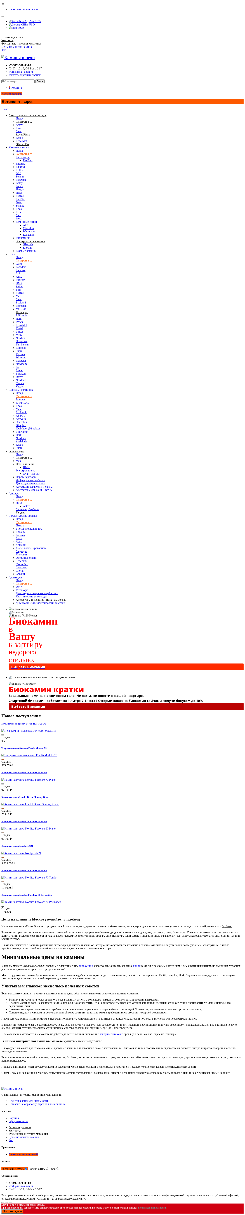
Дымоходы (15, 577)
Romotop (21, 347)
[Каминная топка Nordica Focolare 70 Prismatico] (31, 901)
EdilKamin (22, 431)
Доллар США (36, 1168)
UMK (19, 586)
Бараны (20, 535)
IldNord (20, 166)
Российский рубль (12, 1168)
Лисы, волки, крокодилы (31, 548)
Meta (19, 131)
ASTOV (21, 415)
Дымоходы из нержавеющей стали (37, 593)
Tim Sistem (22, 344)
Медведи (21, 551)
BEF (18, 173)
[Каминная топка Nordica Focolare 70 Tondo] (28, 877)
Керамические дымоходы (31, 596)
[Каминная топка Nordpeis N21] (21, 853)
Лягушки (21, 554)
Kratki (19, 137)
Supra (19, 350)
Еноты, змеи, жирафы (29, 528)
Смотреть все (24, 153)
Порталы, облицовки (21, 389)
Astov (19, 124)
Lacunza (20, 270)
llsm (3, 50)
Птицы (20, 525)
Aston (19, 286)
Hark (19, 318)
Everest (20, 195)
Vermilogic (22, 590)
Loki (18, 273)
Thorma (20, 354)
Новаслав (21, 341)
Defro (19, 202)
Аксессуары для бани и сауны (34, 489)
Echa (19, 212)
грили (137, 965)
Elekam (27, 247)
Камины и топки (19, 147)
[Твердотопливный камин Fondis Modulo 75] (29, 755)
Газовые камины (26, 250)
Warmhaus (29, 231)
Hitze (19, 192)
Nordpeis (21, 380)
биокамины (86, 965)
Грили (19, 502)
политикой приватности (152, 1207)
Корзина (14, 1118)
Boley (19, 182)
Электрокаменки (26, 470)
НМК (19, 283)
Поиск (40, 81)
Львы (19, 541)
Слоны (20, 570)
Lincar (19, 331)
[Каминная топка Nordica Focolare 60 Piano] (28, 828)
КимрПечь (22, 402)
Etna (18, 128)
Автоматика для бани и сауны (34, 486)
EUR (21, 27)
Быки (19, 538)
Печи (12, 254)
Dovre (19, 376)
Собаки (20, 573)
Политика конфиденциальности (28, 1100)
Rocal (19, 208)
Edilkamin (21, 315)
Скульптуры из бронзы (23, 515)
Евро (53, 1168)
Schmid (20, 205)
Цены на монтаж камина (16, 46)
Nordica (20, 338)
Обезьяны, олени (26, 557)
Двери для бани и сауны (30, 483)
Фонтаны (21, 567)
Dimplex (21, 425)
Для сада (14, 493)
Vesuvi (19, 386)
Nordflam (21, 363)
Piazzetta (21, 179)
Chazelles (28, 228)
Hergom (20, 189)
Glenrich (28, 244)
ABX (19, 276)
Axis (25, 224)
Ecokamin (28, 234)
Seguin (20, 176)
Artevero (21, 418)
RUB (37, 21)
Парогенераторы (26, 476)
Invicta (19, 321)
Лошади (21, 544)
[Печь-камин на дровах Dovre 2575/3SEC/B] (28, 730)
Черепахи (21, 560)
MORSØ (21, 308)
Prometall (21, 305)
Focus (19, 186)
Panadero (21, 266)
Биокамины (23, 157)
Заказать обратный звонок (25, 74)
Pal (17, 367)
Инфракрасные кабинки (30, 480)
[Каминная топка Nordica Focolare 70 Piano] (28, 779)
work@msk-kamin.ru (21, 71)
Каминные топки (26, 221)
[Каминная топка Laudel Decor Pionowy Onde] (30, 804)
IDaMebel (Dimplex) (28, 428)
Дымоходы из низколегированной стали (40, 602)
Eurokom (21, 373)
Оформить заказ (18, 1121)
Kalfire (20, 170)
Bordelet (20, 399)
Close (4, 109)
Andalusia (21, 441)
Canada (20, 383)
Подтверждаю (12, 1211)
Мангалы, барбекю (27, 509)
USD (31, 24)
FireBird (27, 160)
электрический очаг (110, 1034)
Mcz (18, 215)
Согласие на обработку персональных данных (37, 1104)
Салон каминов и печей (23, 9)
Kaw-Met (21, 140)
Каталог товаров (11, 93)
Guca (19, 263)
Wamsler (21, 357)
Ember (19, 370)
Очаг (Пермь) (31, 473)
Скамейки (22, 564)
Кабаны (20, 531)
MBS (19, 334)
